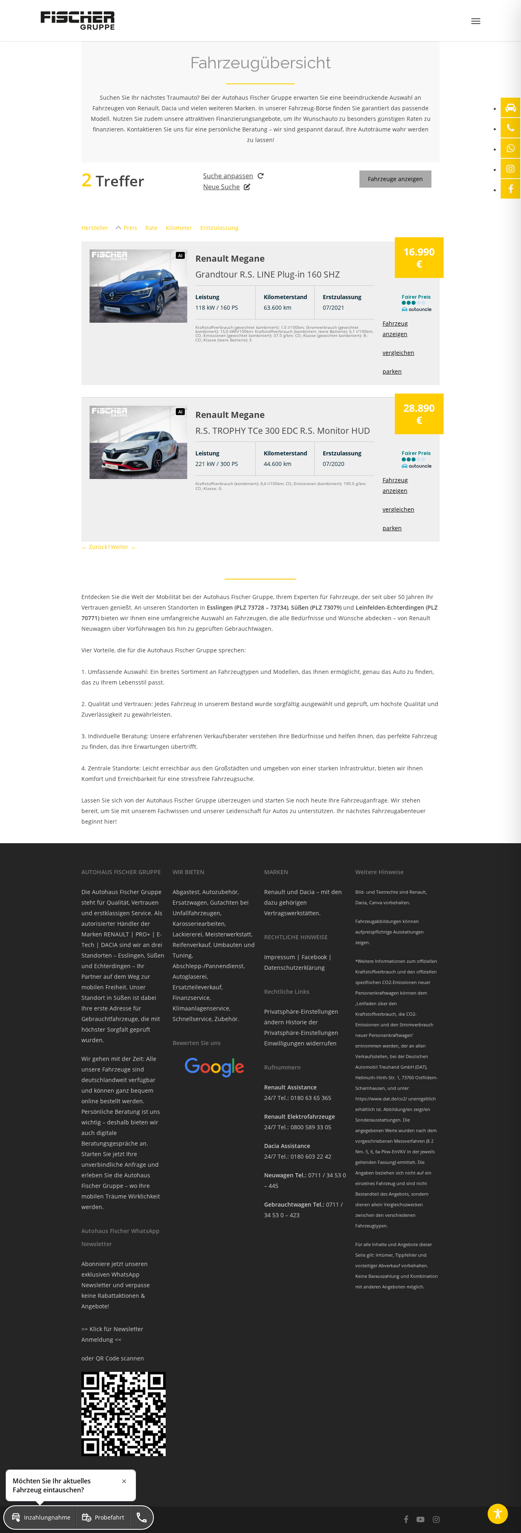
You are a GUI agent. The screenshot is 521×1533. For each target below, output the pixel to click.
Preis (130, 228)
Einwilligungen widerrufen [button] (300, 1043)
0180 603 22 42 (311, 1156)
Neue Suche (221, 186)
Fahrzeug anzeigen (395, 328)
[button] (475, 21)
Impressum (279, 957)
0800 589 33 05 (311, 1127)
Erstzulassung (219, 228)
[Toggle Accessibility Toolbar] (498, 1514)
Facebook (314, 957)
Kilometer (179, 228)
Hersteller (94, 228)
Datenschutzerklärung (294, 967)
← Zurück (94, 547)
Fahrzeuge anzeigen (395, 179)
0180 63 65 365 (311, 1098)
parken (392, 371)
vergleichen (398, 352)
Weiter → (123, 547)
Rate (151, 228)
